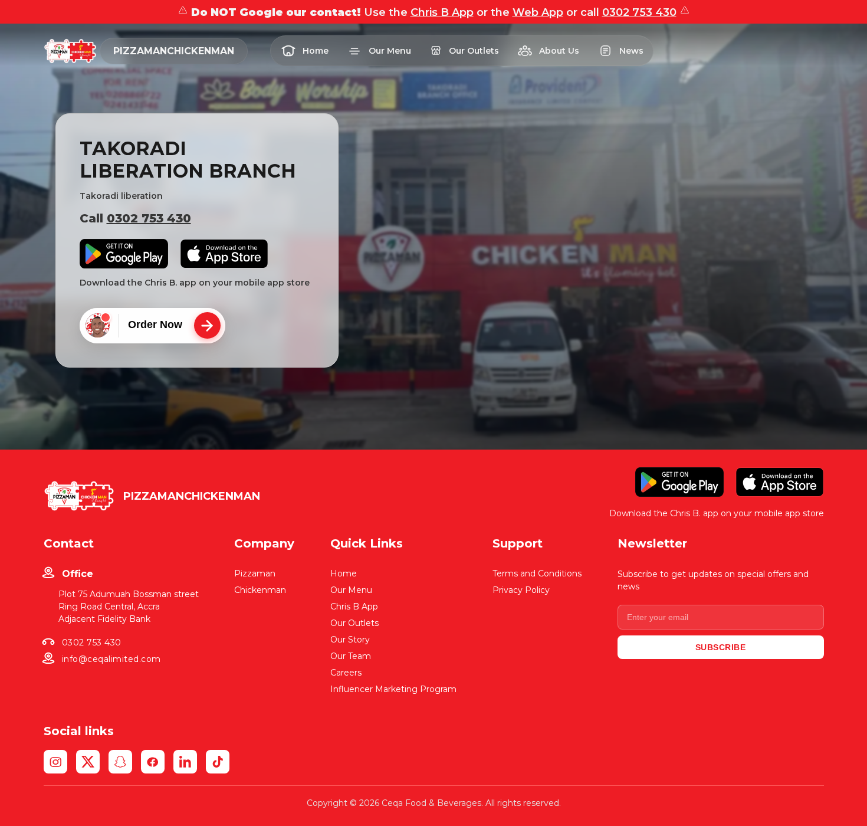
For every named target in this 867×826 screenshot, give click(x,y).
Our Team (350, 656)
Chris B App (442, 12)
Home (343, 573)
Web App (538, 12)
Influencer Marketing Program (393, 689)
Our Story (350, 639)
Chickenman (260, 590)
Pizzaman (254, 573)
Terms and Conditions (537, 573)
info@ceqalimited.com (111, 659)
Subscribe (720, 647)
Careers (346, 672)
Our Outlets (354, 623)
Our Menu (351, 590)
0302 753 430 (639, 12)
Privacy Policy (521, 590)
